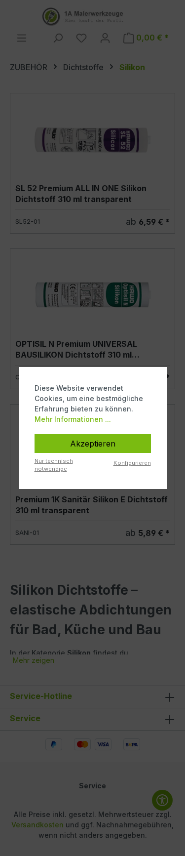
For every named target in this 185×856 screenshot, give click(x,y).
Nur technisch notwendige (54, 465)
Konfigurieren (132, 462)
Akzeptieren (92, 443)
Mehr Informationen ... (73, 419)
